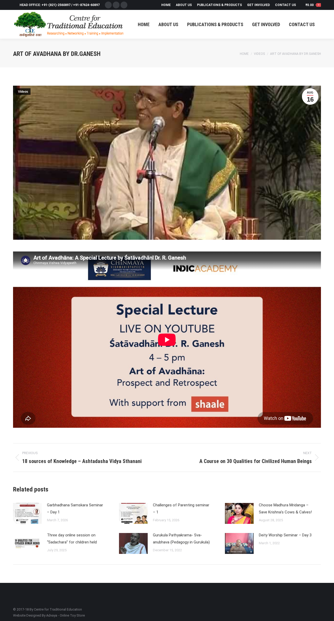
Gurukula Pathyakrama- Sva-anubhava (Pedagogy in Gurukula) (181, 538)
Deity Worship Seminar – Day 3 (285, 535)
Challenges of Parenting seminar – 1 (181, 508)
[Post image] (27, 513)
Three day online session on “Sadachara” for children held (72, 538)
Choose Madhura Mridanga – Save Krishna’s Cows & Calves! (285, 508)
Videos (23, 91)
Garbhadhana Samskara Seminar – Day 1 (75, 508)
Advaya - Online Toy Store (65, 615)
